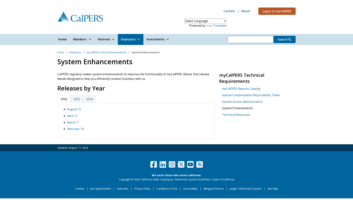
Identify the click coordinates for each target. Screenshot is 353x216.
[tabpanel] (136, 120)
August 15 (74, 109)
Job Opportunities (100, 188)
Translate (219, 25)
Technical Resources (236, 115)
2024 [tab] (89, 99)
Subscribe (122, 188)
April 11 (72, 116)
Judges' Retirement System (246, 188)
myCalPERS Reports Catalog (241, 89)
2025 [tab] (76, 99)
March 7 (72, 122)
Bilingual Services (213, 188)
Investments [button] (156, 39)
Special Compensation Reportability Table (251, 95)
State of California (223, 179)
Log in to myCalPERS (277, 11)
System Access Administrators (242, 102)
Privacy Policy (142, 188)
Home (60, 52)
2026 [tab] (63, 99)
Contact (229, 11)
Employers (75, 52)
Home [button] (62, 39)
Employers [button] (128, 39)
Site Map (273, 188)
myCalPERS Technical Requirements (106, 52)
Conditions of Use (167, 188)
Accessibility (190, 188)
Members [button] (80, 39)
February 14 (75, 129)
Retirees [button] (104, 39)
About (245, 11)
